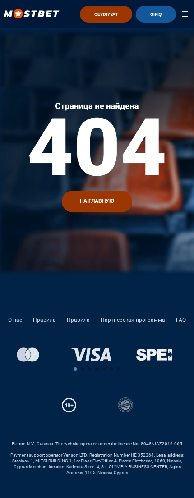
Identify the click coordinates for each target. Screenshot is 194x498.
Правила (44, 320)
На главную (97, 201)
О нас (15, 320)
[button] (75, 369)
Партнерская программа (133, 320)
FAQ (181, 320)
